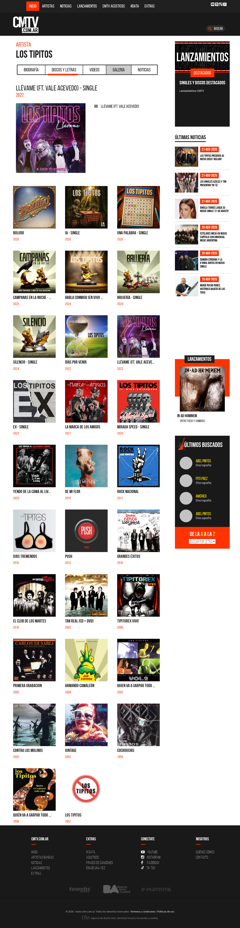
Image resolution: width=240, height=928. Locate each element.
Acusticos (92, 857)
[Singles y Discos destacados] (202, 56)
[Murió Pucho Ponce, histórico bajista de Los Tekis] (186, 286)
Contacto (202, 857)
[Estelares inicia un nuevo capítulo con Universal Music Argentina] (186, 235)
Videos (94, 69)
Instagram (154, 857)
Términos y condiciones (142, 911)
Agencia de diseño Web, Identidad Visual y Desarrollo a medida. (124, 918)
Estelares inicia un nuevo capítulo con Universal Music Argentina (213, 237)
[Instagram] (216, 4)
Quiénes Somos (205, 852)
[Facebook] (224, 4)
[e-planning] (156, 889)
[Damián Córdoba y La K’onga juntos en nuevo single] (186, 260)
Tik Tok (150, 868)
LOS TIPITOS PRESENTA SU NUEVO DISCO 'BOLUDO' (212, 157)
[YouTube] (212, 4)
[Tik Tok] (220, 4)
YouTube (152, 852)
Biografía (31, 69)
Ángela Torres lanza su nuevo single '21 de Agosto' (214, 209)
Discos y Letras (64, 69)
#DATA (134, 6)
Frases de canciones (99, 863)
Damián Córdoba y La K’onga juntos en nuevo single (212, 263)
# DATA (90, 852)
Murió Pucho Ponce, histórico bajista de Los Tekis (212, 289)
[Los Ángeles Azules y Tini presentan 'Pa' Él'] (186, 183)
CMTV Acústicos (114, 6)
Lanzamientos (87, 6)
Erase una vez (95, 868)
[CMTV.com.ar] (28, 24)
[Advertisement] (203, 325)
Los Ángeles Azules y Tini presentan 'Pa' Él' (213, 183)
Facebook (153, 863)
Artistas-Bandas (42, 857)
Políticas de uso (165, 911)
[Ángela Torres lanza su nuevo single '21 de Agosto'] (186, 209)
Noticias (66, 6)
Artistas (48, 6)
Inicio (32, 6)
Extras (150, 6)
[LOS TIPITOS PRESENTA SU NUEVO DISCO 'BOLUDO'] (186, 157)
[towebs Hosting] (80, 889)
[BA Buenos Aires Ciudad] (116, 889)
